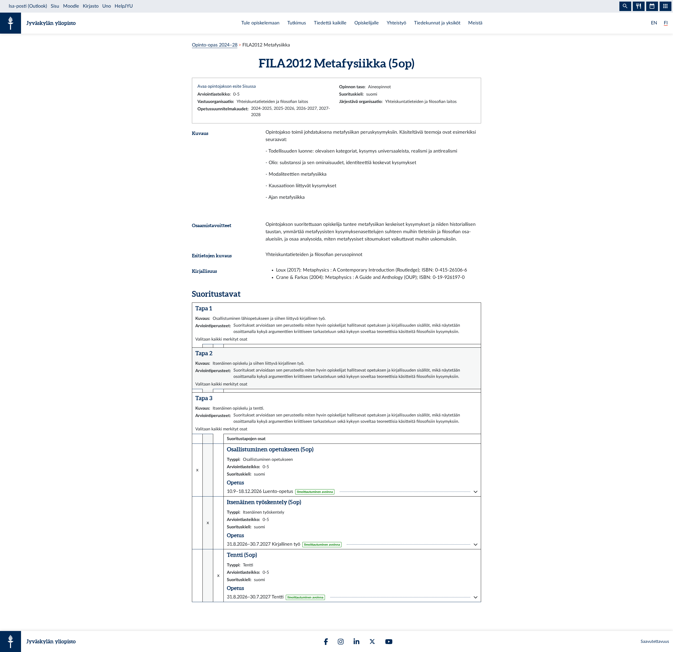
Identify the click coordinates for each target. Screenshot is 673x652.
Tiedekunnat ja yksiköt (437, 23)
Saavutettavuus (655, 641)
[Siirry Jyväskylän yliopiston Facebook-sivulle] (326, 641)
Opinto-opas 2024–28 (214, 45)
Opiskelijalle (366, 23)
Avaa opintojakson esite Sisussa (226, 86)
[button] (352, 491)
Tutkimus (296, 23)
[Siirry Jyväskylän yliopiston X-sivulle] (372, 641)
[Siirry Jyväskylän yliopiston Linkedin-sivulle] (356, 641)
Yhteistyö (396, 23)
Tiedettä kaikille (330, 23)
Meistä (475, 23)
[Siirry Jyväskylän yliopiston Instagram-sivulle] (341, 641)
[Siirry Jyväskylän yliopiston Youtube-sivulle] (388, 641)
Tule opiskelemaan (260, 23)
